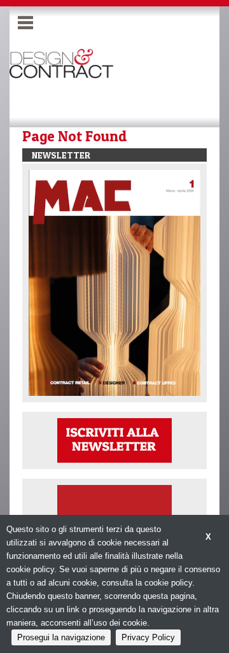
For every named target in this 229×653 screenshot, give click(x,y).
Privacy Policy (148, 637)
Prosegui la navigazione (61, 637)
